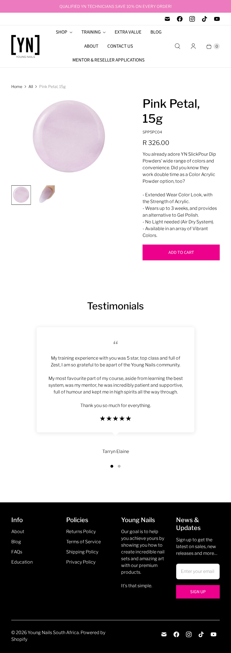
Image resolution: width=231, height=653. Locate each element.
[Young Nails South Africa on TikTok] (204, 19)
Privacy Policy (80, 562)
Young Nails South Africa (53, 632)
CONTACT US (120, 46)
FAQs (16, 552)
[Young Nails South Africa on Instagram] (192, 19)
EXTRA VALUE (128, 32)
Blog (16, 541)
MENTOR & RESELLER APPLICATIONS (108, 60)
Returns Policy (81, 531)
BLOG (155, 32)
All (30, 86)
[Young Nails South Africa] (25, 46)
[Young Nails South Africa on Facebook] (180, 19)
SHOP (61, 32)
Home (16, 86)
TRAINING (91, 32)
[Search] (177, 46)
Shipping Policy (82, 552)
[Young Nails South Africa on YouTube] (217, 19)
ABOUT (91, 46)
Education (22, 562)
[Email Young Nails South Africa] (167, 19)
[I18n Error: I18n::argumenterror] (21, 195)
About (17, 531)
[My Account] (193, 46)
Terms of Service (83, 541)
